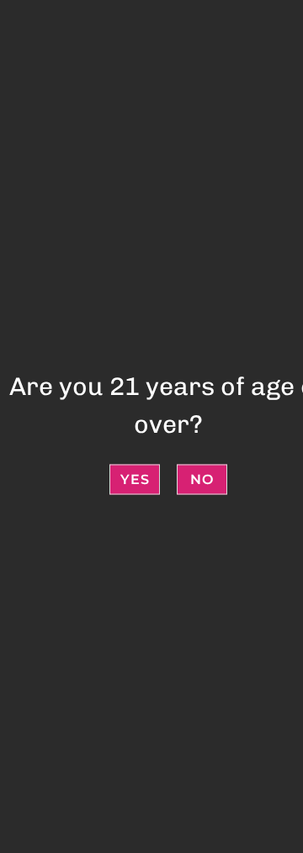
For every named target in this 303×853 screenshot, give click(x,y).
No (202, 479)
